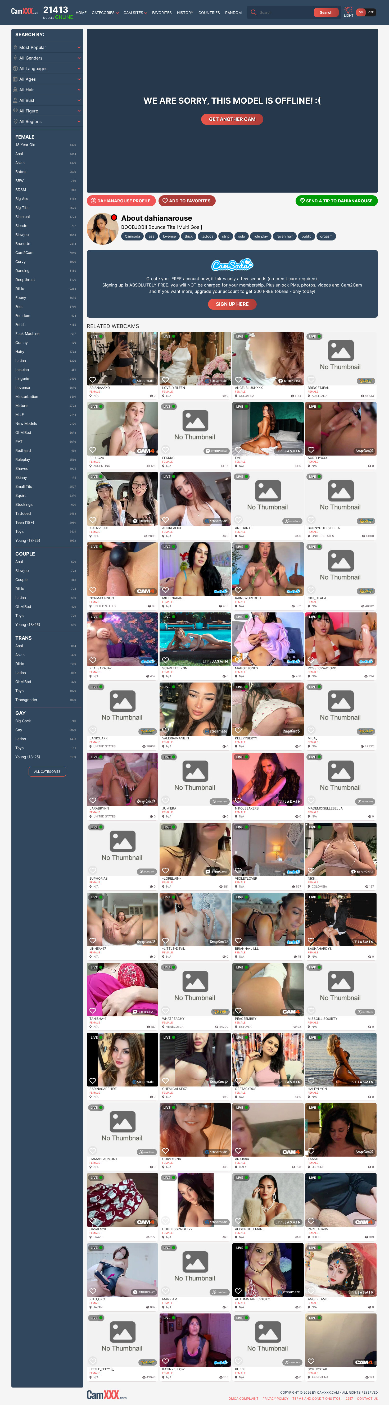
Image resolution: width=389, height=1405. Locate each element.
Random (233, 12)
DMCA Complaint (244, 1399)
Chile (316, 1237)
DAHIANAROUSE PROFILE (124, 200)
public (306, 236)
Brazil (98, 1237)
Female (94, 391)
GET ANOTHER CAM (232, 119)
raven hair (285, 236)
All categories (47, 772)
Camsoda (132, 236)
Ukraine (318, 1167)
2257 (349, 1399)
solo (241, 236)
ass (151, 236)
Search (326, 12)
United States (323, 536)
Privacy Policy (275, 1399)
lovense (169, 236)
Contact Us (367, 1399)
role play (261, 236)
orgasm (326, 236)
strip (225, 236)
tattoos (207, 236)
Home (81, 12)
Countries (209, 12)
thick (189, 236)
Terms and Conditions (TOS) (317, 1399)
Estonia (245, 1027)
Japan (97, 1307)
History (185, 12)
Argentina (101, 466)
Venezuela (174, 1027)
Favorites (162, 12)
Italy (243, 1167)
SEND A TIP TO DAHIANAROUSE (339, 200)
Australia (319, 396)
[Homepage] (24, 12)
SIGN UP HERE (232, 304)
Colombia (246, 396)
